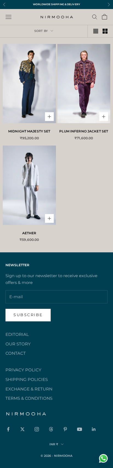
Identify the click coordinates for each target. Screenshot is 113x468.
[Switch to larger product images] (95, 31)
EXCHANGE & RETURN (28, 389)
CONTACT (15, 353)
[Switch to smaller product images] (105, 31)
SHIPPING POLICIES (26, 379)
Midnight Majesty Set (29, 131)
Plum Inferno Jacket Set (83, 131)
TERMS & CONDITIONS (28, 398)
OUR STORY (18, 343)
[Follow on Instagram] (36, 429)
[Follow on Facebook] (8, 429)
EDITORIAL (17, 334)
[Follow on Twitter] (22, 429)
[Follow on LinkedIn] (94, 429)
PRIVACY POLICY (23, 369)
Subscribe (28, 314)
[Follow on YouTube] (79, 429)
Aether (29, 233)
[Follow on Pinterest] (65, 429)
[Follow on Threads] (51, 429)
